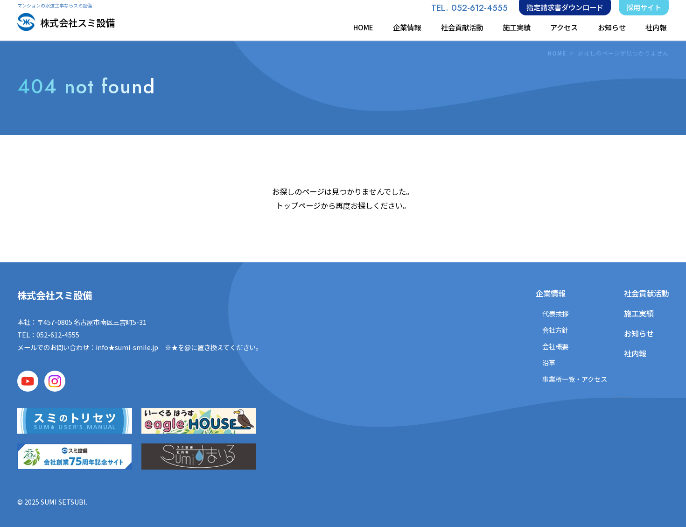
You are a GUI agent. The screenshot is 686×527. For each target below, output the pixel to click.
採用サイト (643, 7)
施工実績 (517, 27)
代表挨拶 (555, 313)
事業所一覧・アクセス (574, 379)
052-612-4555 (57, 334)
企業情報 (407, 27)
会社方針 (555, 330)
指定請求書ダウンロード (564, 7)
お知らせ (612, 27)
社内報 (655, 27)
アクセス (564, 27)
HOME (363, 27)
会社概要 (555, 346)
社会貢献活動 (462, 27)
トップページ (298, 205)
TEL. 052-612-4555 (469, 7)
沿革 (548, 362)
